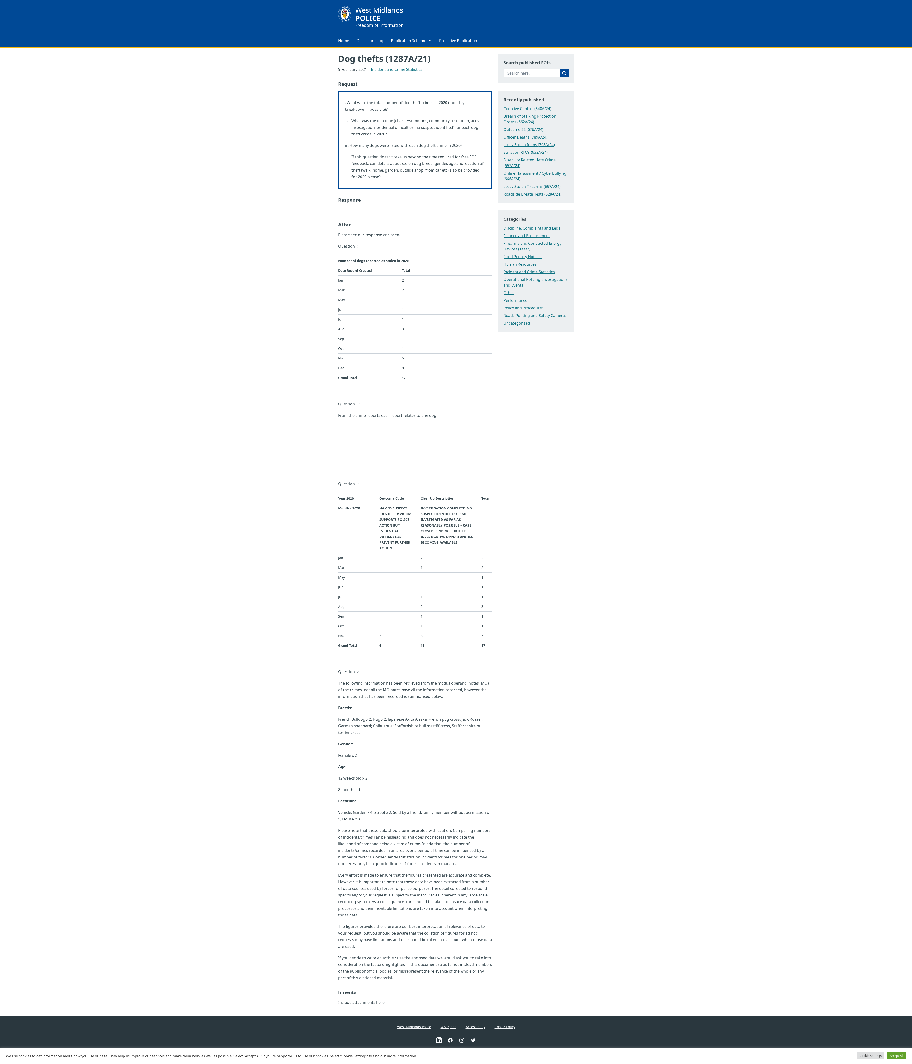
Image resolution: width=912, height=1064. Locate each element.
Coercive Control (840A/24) (527, 108)
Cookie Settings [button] (871, 1056)
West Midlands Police (414, 1027)
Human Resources (520, 264)
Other (509, 292)
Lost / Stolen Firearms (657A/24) (532, 186)
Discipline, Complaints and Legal (532, 228)
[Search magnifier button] (564, 73)
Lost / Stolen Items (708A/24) (529, 144)
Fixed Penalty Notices (523, 256)
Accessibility (475, 1027)
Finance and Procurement (527, 235)
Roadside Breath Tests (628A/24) (532, 194)
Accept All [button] (896, 1056)
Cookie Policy (505, 1027)
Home (343, 40)
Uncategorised (517, 323)
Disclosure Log (370, 40)
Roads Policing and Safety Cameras (535, 315)
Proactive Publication (458, 40)
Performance (515, 300)
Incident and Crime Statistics (396, 69)
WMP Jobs (448, 1027)
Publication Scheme (408, 40)
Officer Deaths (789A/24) (525, 137)
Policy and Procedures (524, 308)
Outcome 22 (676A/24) (523, 129)
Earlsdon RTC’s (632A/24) (526, 152)
